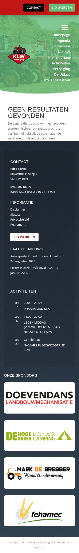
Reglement (17, 224)
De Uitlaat (62, 74)
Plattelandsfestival (55, 80)
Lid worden (62, 7)
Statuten (16, 214)
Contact (34, 7)
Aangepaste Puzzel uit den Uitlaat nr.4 (37, 256)
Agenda (64, 40)
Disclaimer (17, 209)
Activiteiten (61, 63)
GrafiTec (39, 547)
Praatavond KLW (37, 308)
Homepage (61, 35)
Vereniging (61, 68)
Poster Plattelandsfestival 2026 (32, 268)
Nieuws (64, 51)
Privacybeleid (19, 219)
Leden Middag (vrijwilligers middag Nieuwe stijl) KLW (42, 327)
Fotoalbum (61, 46)
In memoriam (59, 57)
